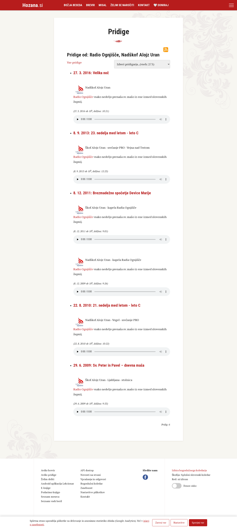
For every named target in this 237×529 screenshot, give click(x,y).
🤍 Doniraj (160, 5)
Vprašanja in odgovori (93, 479)
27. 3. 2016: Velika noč (91, 73)
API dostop (87, 470)
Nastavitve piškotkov (92, 492)
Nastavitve (179, 522)
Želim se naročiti (122, 5)
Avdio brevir (48, 470)
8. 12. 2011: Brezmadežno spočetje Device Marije (112, 193)
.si (32, 5)
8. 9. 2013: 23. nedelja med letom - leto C (105, 133)
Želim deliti (47, 479)
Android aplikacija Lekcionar (57, 483)
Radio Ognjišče (83, 97)
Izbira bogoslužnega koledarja (189, 470)
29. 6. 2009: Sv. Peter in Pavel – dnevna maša (108, 365)
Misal (103, 5)
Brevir (90, 5)
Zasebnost (86, 488)
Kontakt (144, 5)
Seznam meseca (50, 496)
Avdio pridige (48, 475)
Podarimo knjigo (50, 492)
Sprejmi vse (198, 522)
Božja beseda (73, 5)
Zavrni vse (160, 522)
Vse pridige (74, 62)
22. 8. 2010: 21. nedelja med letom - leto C (106, 305)
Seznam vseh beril (51, 501)
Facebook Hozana (146, 477)
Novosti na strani (90, 475)
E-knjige (45, 488)
